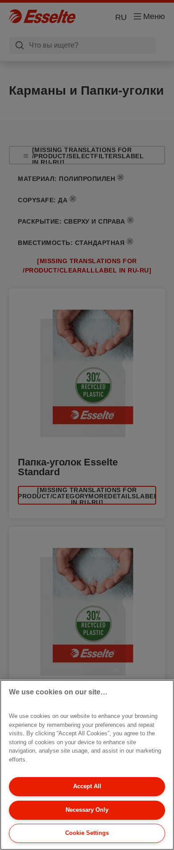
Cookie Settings (87, 833)
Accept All (87, 786)
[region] (87, 765)
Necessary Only (87, 809)
